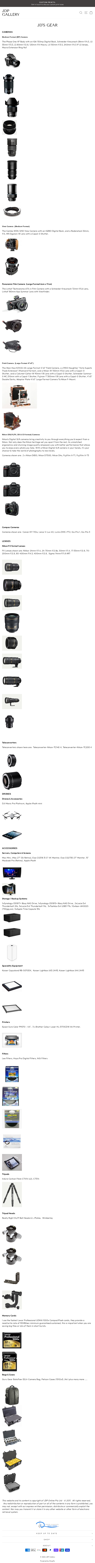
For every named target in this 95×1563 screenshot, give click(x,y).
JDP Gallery (10, 13)
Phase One (11, 41)
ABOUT (47, 1546)
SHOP (47, 1539)
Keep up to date (47, 1533)
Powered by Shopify (47, 1561)
